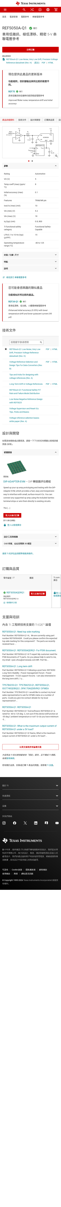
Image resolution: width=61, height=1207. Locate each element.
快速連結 (6, 796)
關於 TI (5, 785)
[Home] (30, 3)
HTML (50, 63)
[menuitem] (24, 9)
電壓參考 (25, 17)
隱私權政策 (31, 870)
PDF (43, 63)
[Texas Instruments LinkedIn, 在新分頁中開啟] (35, 824)
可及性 (5, 870)
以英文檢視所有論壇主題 (30, 747)
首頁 (4, 17)
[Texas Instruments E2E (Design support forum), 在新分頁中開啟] (46, 824)
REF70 (11, 91)
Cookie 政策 (17, 870)
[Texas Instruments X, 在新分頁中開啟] (25, 824)
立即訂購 (30, 50)
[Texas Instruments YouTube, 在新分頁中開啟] (57, 824)
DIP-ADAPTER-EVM (14, 481)
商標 (16, 874)
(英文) (36, 63)
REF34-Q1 (13, 301)
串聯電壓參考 (38, 17)
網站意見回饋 (27, 874)
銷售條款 (43, 870)
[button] (5, 9)
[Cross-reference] (32, 9)
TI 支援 (50, 765)
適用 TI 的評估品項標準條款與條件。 (18, 553)
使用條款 (10, 758)
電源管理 (14, 17)
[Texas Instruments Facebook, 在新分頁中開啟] (14, 824)
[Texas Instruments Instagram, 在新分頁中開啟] (4, 824)
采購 (4, 806)
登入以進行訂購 (12, 515)
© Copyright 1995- (12, 880)
